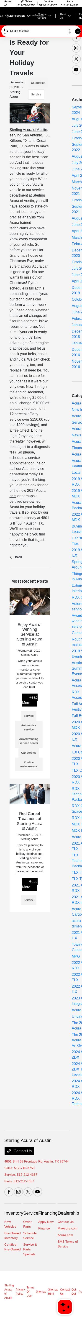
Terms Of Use (30, 1291)
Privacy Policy (20, 1291)
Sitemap (41, 1291)
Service (36, 94)
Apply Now (46, 1222)
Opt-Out (74, 1291)
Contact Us (22, 1151)
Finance (44, 1228)
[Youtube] (76, 69)
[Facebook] (76, 37)
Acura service (33, 469)
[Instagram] (76, 48)
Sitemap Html (53, 1291)
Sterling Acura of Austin (28, 130)
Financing (48, 1213)
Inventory (13, 1213)
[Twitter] (76, 59)
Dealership (68, 1213)
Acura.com (65, 1235)
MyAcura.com (67, 1228)
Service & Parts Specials (30, 1249)
